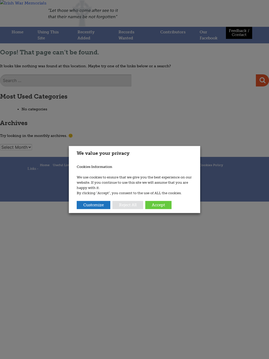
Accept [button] (158, 204)
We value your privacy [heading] (103, 153)
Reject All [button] (128, 204)
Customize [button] (93, 204)
